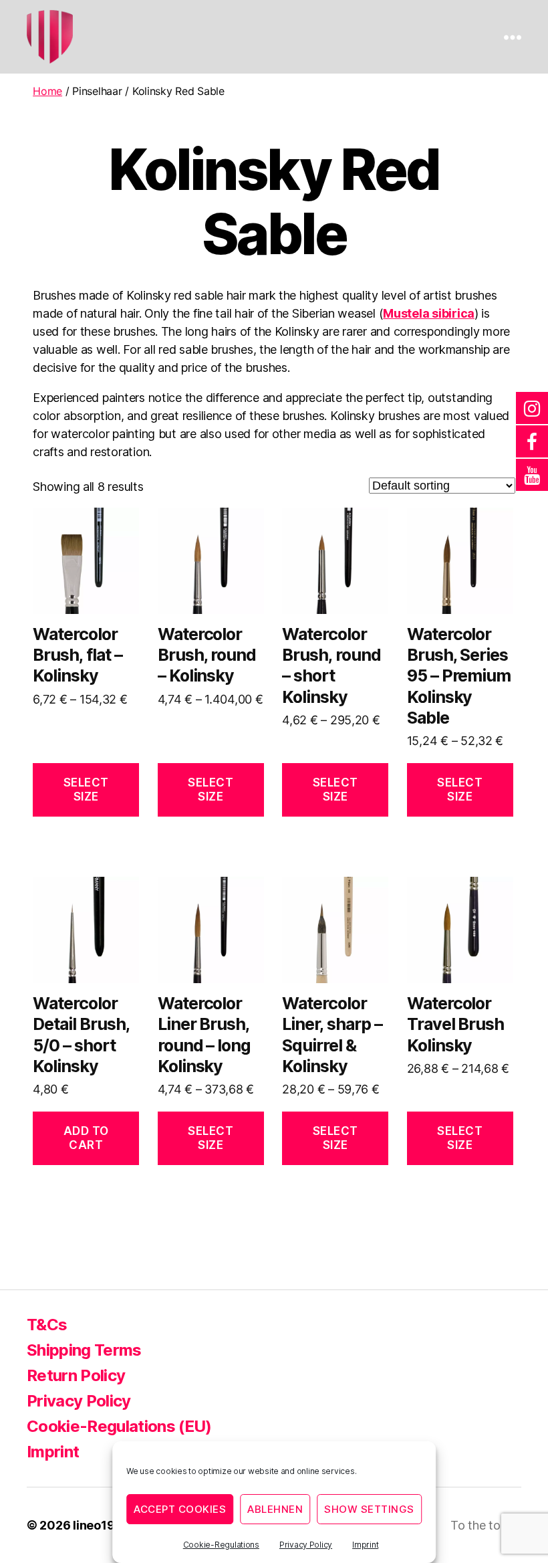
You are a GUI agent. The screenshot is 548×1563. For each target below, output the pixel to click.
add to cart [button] (86, 1138)
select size (86, 789)
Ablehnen (275, 1509)
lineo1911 (99, 1525)
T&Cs (47, 1324)
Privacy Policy (305, 1545)
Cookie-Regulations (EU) (119, 1426)
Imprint (365, 1545)
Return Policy (76, 1375)
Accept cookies (180, 1509)
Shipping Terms (84, 1350)
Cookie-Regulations (221, 1545)
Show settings (369, 1509)
